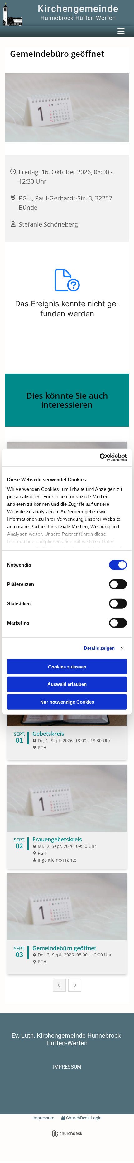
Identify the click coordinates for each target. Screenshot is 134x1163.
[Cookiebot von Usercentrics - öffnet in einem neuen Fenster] (99, 457)
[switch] (118, 584)
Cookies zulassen (67, 666)
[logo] (12, 14)
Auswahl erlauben (67, 684)
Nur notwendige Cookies (67, 701)
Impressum (43, 1117)
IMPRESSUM (67, 1067)
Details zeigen (99, 648)
